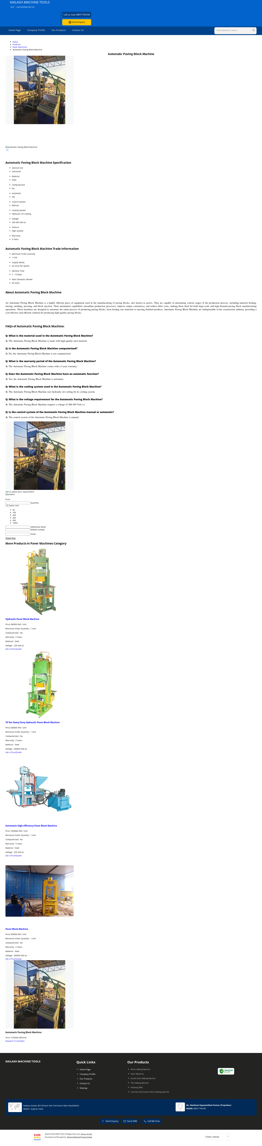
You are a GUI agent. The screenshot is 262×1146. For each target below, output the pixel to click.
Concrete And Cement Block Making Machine (150, 1092)
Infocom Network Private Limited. (79, 1137)
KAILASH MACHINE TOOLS (30, 4)
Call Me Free (153, 1121)
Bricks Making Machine (140, 1069)
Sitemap (83, 1088)
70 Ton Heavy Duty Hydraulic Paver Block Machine (32, 722)
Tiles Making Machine (140, 1083)
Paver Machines (20, 47)
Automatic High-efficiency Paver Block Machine (31, 825)
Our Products (59, 30)
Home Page (15, 30)
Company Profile (36, 30)
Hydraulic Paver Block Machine (22, 619)
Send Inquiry (78, 22)
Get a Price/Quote (13, 649)
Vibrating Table (137, 1087)
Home (15, 42)
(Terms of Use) (86, 1134)
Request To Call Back (14, 1041)
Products (17, 44)
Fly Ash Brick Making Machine (143, 1078)
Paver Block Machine (16, 928)
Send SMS (132, 1121)
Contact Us (78, 30)
